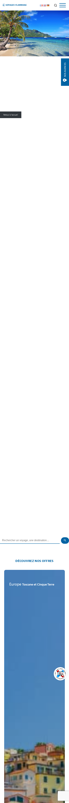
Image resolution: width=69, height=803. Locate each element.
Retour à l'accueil (10, 114)
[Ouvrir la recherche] (55, 5)
